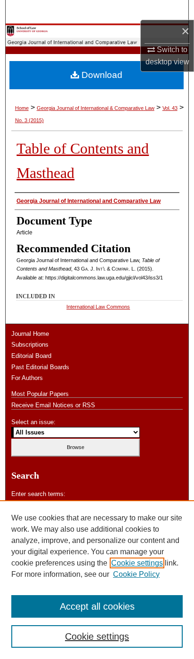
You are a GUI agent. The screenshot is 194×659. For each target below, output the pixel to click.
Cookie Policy (136, 574)
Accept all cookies (97, 606)
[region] (97, 579)
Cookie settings (137, 563)
